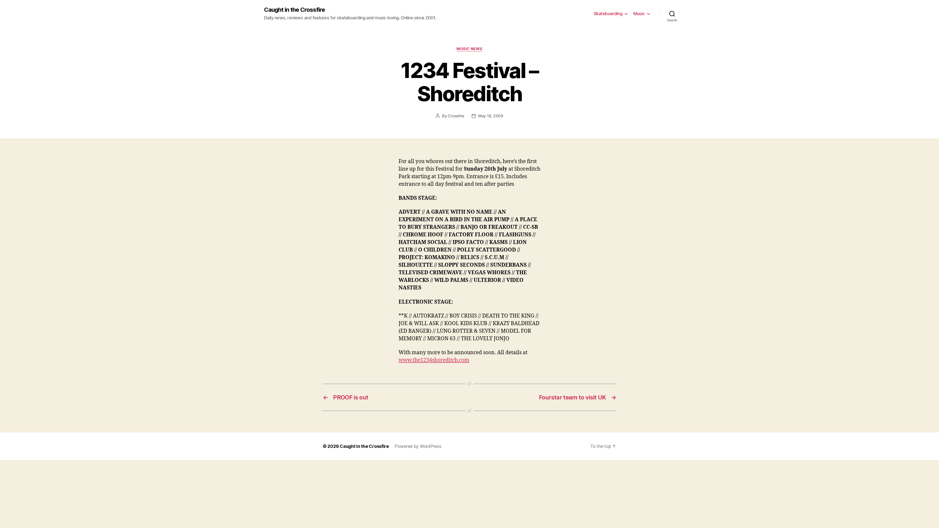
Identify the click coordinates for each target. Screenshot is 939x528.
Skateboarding (608, 13)
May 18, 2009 (490, 115)
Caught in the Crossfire (294, 10)
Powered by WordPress (418, 446)
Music (639, 13)
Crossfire (456, 115)
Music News (469, 49)
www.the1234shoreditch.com (434, 360)
